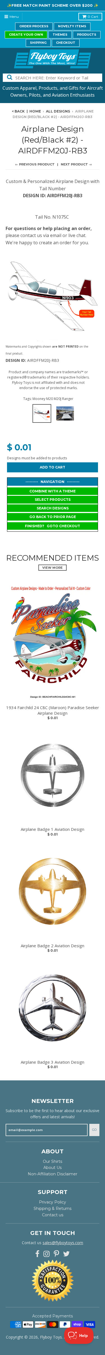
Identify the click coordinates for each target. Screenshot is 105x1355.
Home (35, 111)
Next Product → (76, 164)
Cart (93, 16)
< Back (18, 111)
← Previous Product (35, 164)
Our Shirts (52, 1161)
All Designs (58, 111)
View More (52, 568)
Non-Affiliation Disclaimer (52, 1173)
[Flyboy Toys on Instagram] (46, 1254)
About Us (52, 1167)
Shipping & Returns (52, 1208)
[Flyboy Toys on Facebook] (37, 1254)
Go (94, 1130)
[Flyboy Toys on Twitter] (66, 1254)
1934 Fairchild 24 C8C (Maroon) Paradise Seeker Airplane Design (52, 710)
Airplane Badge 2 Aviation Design (52, 945)
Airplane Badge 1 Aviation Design (52, 829)
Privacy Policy (52, 1202)
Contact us (52, 1214)
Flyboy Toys (51, 1337)
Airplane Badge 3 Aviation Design (52, 1062)
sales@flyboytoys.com (63, 1242)
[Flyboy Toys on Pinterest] (56, 1254)
